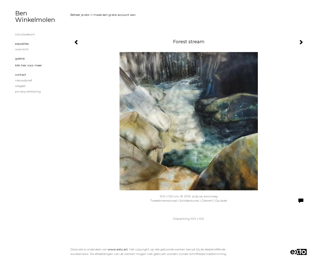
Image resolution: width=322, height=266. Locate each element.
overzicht (22, 49)
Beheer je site (79, 15)
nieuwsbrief (23, 80)
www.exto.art (118, 249)
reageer (20, 86)
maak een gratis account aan (114, 15)
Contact (20, 74)
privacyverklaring (28, 91)
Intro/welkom (25, 34)
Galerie (20, 58)
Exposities (22, 44)
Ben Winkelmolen (35, 16)
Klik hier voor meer (28, 65)
